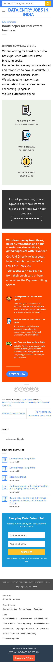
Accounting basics (18, 402)
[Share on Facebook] (21, 389)
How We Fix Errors (42, 623)
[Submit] (48, 3)
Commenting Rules (11, 638)
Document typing (17, 476)
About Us (7, 599)
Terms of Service (10, 609)
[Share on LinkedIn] (36, 389)
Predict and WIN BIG (24, 658)
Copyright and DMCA (25, 628)
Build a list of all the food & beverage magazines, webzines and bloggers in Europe (27, 501)
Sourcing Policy (24, 623)
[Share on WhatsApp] (16, 389)
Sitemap (6, 582)
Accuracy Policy (40, 618)
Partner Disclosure (11, 633)
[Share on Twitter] (26, 389)
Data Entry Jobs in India (28, 12)
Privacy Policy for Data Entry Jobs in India (31, 582)
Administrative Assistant (13, 413)
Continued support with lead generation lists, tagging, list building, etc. (28, 487)
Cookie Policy (25, 609)
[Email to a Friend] (31, 389)
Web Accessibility (28, 633)
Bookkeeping (31, 402)
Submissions (8, 628)
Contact (16, 599)
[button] (4, 12)
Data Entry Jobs (9, 22)
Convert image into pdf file (22, 458)
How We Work (26, 618)
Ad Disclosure (42, 628)
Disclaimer (37, 609)
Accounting (6, 402)
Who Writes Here (10, 618)
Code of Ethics (9, 623)
